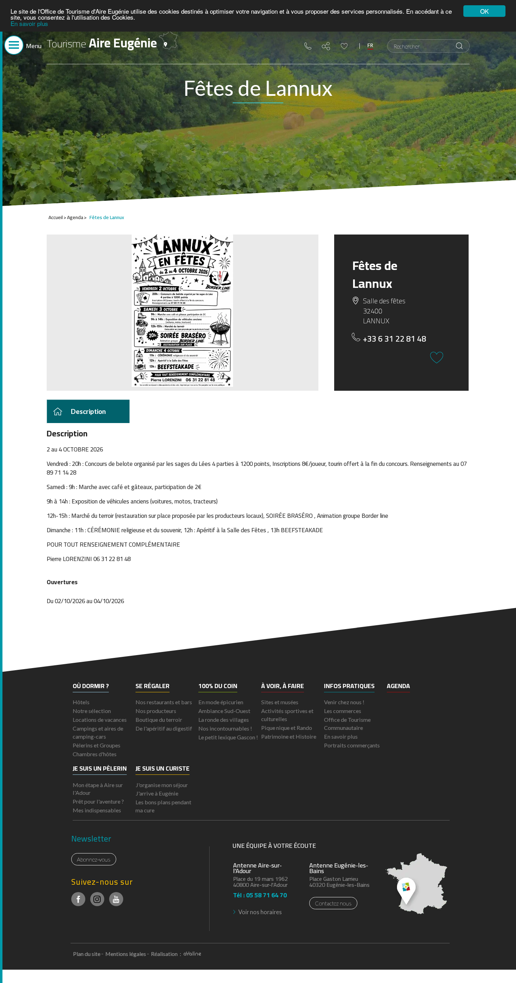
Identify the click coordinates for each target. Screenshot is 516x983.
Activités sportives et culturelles (287, 714)
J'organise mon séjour (161, 784)
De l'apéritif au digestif (163, 728)
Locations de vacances (100, 719)
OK (484, 11)
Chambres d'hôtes (95, 754)
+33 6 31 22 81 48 (394, 339)
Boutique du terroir (158, 719)
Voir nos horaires (260, 912)
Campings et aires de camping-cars (98, 732)
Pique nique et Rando (286, 727)
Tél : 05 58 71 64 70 (260, 893)
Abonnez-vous (94, 859)
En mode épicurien (220, 702)
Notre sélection (92, 710)
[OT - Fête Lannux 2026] (182, 311)
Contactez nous (333, 903)
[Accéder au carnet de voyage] (344, 46)
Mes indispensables (97, 810)
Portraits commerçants (352, 745)
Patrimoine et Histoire (288, 736)
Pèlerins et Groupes (96, 745)
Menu (33, 46)
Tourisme (102, 43)
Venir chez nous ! (344, 702)
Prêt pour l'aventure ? (98, 801)
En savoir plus (29, 23)
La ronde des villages (223, 719)
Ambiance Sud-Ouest (224, 710)
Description (88, 411)
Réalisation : (166, 953)
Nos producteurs (155, 710)
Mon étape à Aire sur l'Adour (98, 788)
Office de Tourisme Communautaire (347, 723)
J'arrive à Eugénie (156, 793)
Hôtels (81, 702)
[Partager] (326, 46)
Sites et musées (279, 702)
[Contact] (307, 46)
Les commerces (342, 710)
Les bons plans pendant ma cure (163, 806)
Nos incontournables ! (225, 728)
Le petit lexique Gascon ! (228, 737)
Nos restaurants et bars (163, 702)
